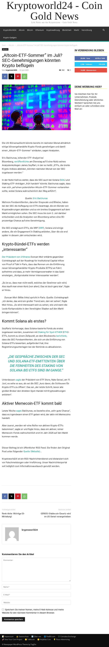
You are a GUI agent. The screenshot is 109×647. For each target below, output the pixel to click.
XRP (41, 228)
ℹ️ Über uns (36, 636)
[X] (11, 76)
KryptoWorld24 (9, 30)
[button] (103, 30)
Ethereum (39, 30)
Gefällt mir (100, 58)
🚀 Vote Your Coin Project (12, 639)
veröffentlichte (21, 161)
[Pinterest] (18, 76)
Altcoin (22, 30)
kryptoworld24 (11, 70)
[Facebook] (5, 76)
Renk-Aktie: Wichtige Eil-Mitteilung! (13, 515)
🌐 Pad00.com (49, 636)
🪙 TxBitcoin (30, 639)
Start (4, 45)
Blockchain (66, 30)
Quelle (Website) (32, 451)
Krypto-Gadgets (10, 37)
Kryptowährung (53, 30)
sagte (18, 379)
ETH (65, 332)
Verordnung (87, 30)
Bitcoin (30, 30)
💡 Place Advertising (62, 639)
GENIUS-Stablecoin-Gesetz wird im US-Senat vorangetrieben (56, 515)
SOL (62, 180)
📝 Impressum (7, 636)
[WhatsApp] (24, 76)
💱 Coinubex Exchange (67, 636)
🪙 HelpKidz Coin (44, 639)
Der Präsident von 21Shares (16, 256)
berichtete (61, 335)
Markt (76, 30)
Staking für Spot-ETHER (50, 332)
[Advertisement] (36, 476)
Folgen (102, 64)
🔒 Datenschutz (22, 636)
